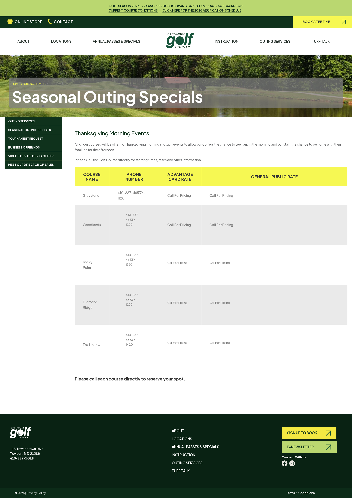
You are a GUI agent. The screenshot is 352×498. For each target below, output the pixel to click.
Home (15, 83)
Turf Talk (322, 41)
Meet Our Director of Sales (31, 164)
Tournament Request (25, 138)
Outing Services (276, 41)
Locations (62, 41)
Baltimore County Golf (24, 430)
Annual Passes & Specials (117, 41)
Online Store (28, 21)
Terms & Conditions (300, 493)
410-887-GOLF (22, 458)
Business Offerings (24, 147)
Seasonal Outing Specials (29, 130)
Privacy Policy (36, 493)
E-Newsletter (300, 447)
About (24, 41)
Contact (63, 21)
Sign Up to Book (302, 433)
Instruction (228, 41)
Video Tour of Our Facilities (31, 156)
